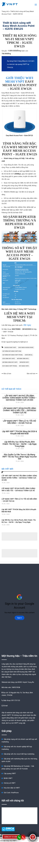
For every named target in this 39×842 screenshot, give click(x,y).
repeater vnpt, (24, 362)
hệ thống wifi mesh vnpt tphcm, (12, 354)
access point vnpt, (10, 347)
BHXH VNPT (8, 778)
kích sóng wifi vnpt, (8, 358)
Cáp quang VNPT (10, 773)
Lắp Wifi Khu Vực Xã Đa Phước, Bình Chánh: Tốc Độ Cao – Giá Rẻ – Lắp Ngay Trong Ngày (19, 444)
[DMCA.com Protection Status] (8, 831)
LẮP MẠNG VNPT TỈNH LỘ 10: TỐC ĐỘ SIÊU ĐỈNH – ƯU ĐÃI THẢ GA (19, 422)
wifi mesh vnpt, (24, 366)
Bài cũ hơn (7, 374)
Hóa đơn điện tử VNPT (12, 788)
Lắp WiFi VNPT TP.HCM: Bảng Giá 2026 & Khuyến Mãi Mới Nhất (19, 432)
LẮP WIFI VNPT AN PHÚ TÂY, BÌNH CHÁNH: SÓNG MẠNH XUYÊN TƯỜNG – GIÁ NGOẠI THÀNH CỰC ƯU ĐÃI (19, 398)
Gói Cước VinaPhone (11, 793)
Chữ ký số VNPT (9, 783)
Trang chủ (5, 11)
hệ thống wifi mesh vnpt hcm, (11, 351)
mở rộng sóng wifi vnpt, (9, 362)
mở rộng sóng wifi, (23, 358)
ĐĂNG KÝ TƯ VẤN (10, 837)
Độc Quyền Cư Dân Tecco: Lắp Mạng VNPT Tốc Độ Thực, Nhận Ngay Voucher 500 (19, 456)
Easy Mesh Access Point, (25, 347)
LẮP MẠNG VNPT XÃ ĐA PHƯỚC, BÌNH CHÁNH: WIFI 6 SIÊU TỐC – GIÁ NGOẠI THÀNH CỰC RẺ (19, 410)
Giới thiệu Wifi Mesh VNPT (19, 79)
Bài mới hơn (31, 374)
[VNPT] (10, 4)
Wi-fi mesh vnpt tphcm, (9, 366)
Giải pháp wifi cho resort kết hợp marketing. (19, 754)
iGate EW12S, (28, 354)
